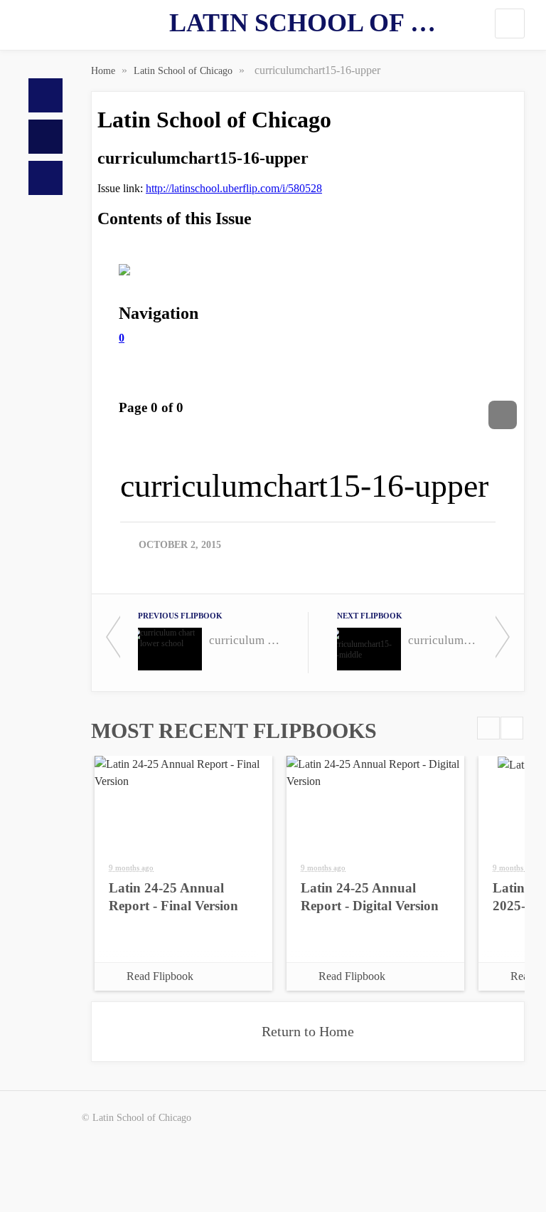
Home (45, 95)
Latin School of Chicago (307, 23)
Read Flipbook (160, 976)
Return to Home (308, 1031)
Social (45, 178)
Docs (45, 137)
